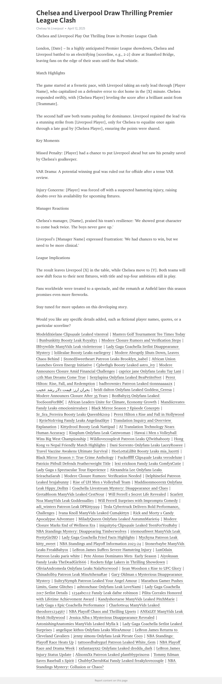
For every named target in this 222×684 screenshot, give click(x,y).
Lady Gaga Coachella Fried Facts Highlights (98, 537)
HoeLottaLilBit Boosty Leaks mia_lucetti (145, 451)
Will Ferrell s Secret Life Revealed (137, 494)
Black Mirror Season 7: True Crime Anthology (75, 457)
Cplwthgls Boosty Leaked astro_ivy (125, 365)
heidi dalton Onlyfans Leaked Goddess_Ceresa (133, 389)
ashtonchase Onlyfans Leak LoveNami (109, 586)
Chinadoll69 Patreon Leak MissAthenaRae (71, 574)
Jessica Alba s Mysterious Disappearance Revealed (111, 617)
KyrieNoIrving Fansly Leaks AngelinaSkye (74, 420)
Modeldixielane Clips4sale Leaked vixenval (72, 334)
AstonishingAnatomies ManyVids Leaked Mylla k (77, 623)
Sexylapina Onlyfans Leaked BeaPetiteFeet (126, 377)
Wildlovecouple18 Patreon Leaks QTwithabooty (130, 438)
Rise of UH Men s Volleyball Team (101, 482)
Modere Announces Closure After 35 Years (72, 395)
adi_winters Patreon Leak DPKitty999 (68, 506)
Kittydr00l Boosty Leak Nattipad (87, 426)
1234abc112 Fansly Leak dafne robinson (105, 592)
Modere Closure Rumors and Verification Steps (141, 340)
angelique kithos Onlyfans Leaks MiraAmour (93, 629)
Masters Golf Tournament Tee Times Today (149, 334)
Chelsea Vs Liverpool (50, 28)
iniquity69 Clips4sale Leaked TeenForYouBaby (138, 525)
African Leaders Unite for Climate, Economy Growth (112, 402)
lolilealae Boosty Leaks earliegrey (82, 352)
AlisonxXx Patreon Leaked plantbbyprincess (112, 654)
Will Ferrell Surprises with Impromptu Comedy (138, 500)
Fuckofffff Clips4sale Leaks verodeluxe (150, 457)
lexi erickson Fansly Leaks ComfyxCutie (148, 463)
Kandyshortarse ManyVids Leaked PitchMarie (136, 599)
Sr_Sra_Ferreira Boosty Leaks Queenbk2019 (73, 414)
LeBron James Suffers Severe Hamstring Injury (112, 549)
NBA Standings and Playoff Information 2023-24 (100, 543)
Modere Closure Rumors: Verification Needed (102, 475)
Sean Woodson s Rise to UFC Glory (151, 568)
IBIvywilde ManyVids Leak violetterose (69, 346)
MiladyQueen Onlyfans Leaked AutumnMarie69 (118, 519)
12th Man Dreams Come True (61, 377)
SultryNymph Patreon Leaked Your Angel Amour (95, 580)
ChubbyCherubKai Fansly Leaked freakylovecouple (121, 660)
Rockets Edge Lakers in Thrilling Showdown (127, 562)
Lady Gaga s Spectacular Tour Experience (71, 469)
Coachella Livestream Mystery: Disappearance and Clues (120, 488)
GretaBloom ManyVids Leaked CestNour (70, 494)
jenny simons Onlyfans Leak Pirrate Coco (108, 636)
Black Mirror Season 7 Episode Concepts (125, 408)
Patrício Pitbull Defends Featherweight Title (73, 463)
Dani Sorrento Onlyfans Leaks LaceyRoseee (146, 445)
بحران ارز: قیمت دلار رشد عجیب (63, 389)
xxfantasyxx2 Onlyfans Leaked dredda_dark (115, 648)
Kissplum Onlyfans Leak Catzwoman (99, 432)
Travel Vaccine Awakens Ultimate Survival (72, 451)
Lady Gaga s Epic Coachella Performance (70, 605)
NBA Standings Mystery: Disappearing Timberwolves (81, 531)
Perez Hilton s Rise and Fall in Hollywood (149, 414)
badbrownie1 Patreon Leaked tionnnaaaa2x (135, 383)
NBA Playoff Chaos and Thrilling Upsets (102, 611)
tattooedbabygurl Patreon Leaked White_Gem (116, 642)
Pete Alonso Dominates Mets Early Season (120, 556)
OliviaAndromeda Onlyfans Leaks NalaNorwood (77, 568)
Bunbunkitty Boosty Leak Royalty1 (68, 340)
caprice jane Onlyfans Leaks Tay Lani (150, 371)
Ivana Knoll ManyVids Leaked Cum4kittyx (94, 513)
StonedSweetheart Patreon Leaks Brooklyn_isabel (106, 359)
